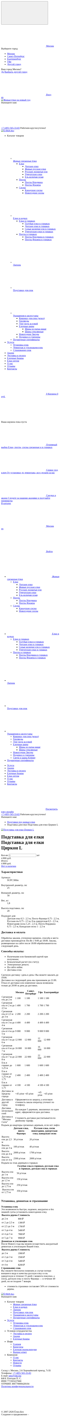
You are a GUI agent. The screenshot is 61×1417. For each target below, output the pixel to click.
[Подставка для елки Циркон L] (17, 829)
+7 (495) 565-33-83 (10, 128)
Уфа (9, 61)
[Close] (24, 13)
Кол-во (4, 855)
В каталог (6, 503)
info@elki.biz (15, 1376)
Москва (11, 53)
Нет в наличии (8, 866)
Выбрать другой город (15, 72)
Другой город (14, 64)
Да (2, 72)
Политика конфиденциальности (17, 1386)
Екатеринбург (14, 59)
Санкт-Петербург (16, 56)
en (2, 97)
